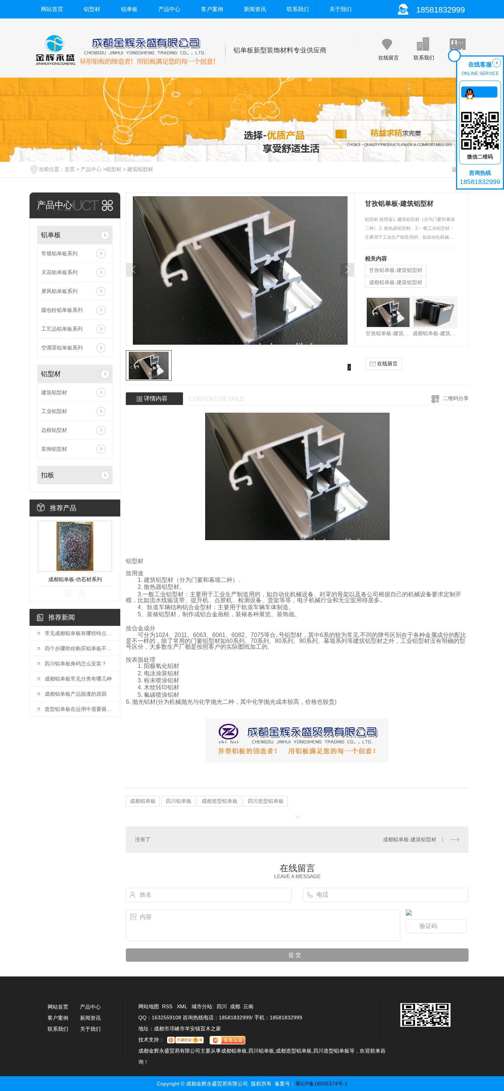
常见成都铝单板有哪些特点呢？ (79, 633)
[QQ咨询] (479, 92)
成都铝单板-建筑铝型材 (395, 282)
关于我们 (340, 9)
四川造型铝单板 (266, 801)
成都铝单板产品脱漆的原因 (76, 694)
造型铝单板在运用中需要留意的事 (79, 709)
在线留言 (388, 58)
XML (183, 1006)
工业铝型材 (54, 411)
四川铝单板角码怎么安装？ (76, 663)
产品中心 (169, 9)
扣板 (47, 475)
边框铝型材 (54, 430)
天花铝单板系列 (59, 272)
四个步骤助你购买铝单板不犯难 (79, 648)
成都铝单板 (143, 801)
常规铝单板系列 (59, 253)
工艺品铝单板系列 (62, 329)
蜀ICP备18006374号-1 (321, 1084)
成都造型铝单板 (219, 801)
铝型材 (92, 9)
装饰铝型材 (54, 449)
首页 (70, 169)
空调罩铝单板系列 (62, 348)
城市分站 (201, 1006)
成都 (235, 1006)
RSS (168, 1006)
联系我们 (298, 9)
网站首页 (52, 9)
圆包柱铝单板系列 (62, 310)
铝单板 (129, 9)
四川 (222, 1006)
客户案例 (212, 9)
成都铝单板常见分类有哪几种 (78, 679)
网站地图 (148, 1006)
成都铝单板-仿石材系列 (75, 579)
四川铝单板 (178, 801)
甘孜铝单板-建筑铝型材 (395, 270)
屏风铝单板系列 (59, 291)
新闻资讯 (255, 9)
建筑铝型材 (140, 169)
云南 (248, 1006)
